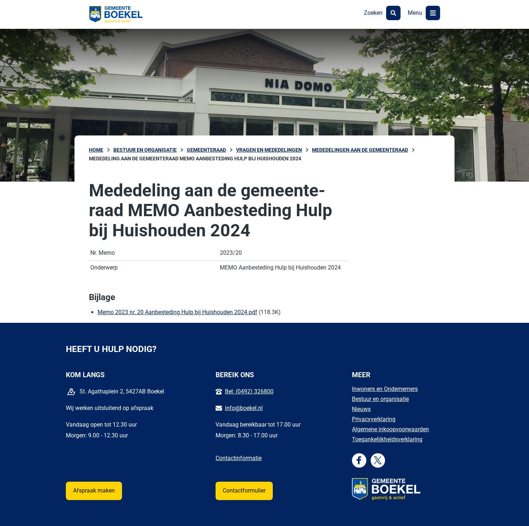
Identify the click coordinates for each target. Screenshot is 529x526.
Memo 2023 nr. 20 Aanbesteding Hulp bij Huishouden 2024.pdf (177, 312)
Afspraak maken (94, 490)
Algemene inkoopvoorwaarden (390, 429)
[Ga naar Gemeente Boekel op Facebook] (358, 460)
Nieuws (361, 409)
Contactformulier (244, 490)
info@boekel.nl (244, 408)
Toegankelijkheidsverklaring (387, 439)
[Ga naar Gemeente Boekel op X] (377, 460)
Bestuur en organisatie (380, 399)
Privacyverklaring (373, 419)
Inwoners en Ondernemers (385, 388)
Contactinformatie (239, 458)
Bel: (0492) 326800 (249, 391)
